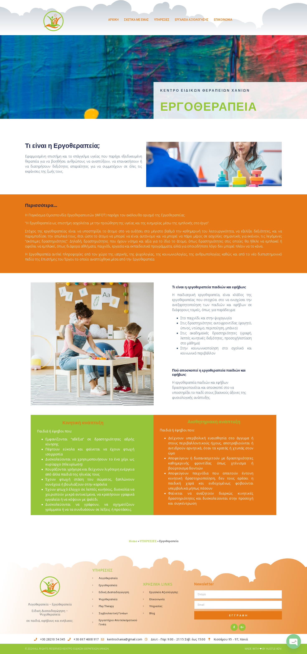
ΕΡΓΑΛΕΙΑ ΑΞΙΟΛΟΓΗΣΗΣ (191, 19)
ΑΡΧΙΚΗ (113, 19)
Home (133, 541)
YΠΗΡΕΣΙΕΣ (161, 19)
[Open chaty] (293, 641)
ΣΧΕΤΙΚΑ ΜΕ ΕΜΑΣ (136, 19)
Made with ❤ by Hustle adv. (263, 648)
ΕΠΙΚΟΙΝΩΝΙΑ (223, 19)
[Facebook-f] (234, 627)
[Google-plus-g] (242, 627)
